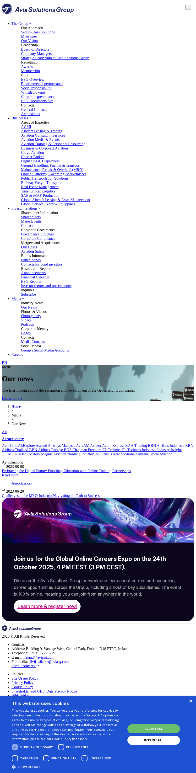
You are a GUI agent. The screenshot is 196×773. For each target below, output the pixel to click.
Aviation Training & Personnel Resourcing (53, 144)
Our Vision (29, 41)
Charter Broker (32, 157)
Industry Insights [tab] (169, 450)
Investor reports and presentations (46, 286)
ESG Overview (32, 79)
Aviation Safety (32, 251)
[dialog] (98, 734)
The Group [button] (20, 23)
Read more (10, 475)
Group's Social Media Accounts (45, 350)
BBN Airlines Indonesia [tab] (166, 445)
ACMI (26, 127)
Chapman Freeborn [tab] (87, 450)
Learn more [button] (11, 398)
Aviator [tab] (96, 445)
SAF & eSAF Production (40, 195)
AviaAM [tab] (83, 445)
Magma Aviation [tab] (54, 454)
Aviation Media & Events (40, 140)
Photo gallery (31, 316)
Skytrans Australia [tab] (135, 454)
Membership (30, 71)
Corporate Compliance (38, 238)
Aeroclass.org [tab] (13, 439)
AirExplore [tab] (27, 445)
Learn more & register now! (47, 606)
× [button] (190, 701)
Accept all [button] (154, 729)
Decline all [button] (153, 740)
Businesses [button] (20, 118)
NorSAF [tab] (94, 454)
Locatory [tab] (34, 454)
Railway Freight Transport (41, 183)
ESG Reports (31, 281)
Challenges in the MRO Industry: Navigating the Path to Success (51, 496)
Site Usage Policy (24, 678)
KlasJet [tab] (21, 454)
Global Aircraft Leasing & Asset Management (55, 200)
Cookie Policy (22, 687)
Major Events (31, 221)
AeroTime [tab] (10, 445)
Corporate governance (37, 97)
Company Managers (36, 54)
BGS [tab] (68, 450)
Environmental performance (42, 84)
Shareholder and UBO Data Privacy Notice (44, 691)
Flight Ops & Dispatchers (40, 161)
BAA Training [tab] (136, 445)
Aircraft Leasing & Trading (41, 131)
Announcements (33, 273)
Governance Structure (37, 234)
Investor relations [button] (24, 208)
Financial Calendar (35, 277)
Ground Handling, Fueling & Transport (50, 165)
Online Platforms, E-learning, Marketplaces (53, 174)
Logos (26, 333)
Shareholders (31, 217)
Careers (17, 354)
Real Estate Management (40, 187)
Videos (26, 320)
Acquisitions (30, 114)
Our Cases (29, 247)
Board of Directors (35, 49)
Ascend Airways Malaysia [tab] (56, 445)
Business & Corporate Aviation (44, 148)
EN (4, 363)
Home (16, 407)
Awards (27, 66)
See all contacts (23, 666)
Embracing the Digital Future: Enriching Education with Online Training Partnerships (66, 471)
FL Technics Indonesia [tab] (139, 450)
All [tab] (4, 432)
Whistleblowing (33, 92)
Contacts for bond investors (41, 264)
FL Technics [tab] (112, 450)
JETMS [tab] (8, 454)
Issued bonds (31, 260)
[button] (67, 766)
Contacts (27, 226)
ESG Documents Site (37, 101)
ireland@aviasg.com (38, 657)
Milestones (29, 36)
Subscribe (28, 294)
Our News (29, 307)
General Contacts (34, 109)
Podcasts (27, 324)
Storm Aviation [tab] (161, 454)
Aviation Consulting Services (43, 135)
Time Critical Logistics (38, 191)
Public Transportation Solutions (44, 178)
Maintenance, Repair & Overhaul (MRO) (52, 170)
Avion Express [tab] (113, 445)
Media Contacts (33, 342)
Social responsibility (36, 88)
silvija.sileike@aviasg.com (49, 662)
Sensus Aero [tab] (111, 454)
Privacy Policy (22, 683)
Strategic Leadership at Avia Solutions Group (55, 58)
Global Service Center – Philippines (48, 204)
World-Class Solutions (38, 32)
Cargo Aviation (32, 152)
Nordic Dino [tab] (77, 454)
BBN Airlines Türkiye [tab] (46, 450)
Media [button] (16, 299)
